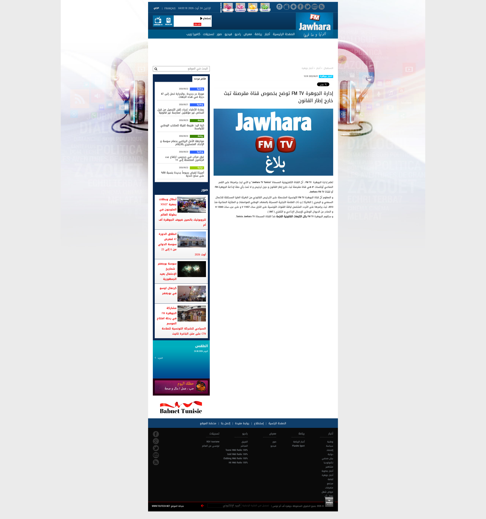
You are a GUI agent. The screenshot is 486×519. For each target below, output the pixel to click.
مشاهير (329, 467)
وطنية (200, 89)
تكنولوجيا (328, 463)
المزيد (160, 358)
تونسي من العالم (210, 446)
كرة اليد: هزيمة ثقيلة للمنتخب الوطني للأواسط (182, 127)
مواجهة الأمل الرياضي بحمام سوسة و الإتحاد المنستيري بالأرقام (182, 143)
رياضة (258, 34)
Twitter (156, 448)
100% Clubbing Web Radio (235, 458)
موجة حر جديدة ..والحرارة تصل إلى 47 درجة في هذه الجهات (182, 95)
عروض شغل (327, 492)
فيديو (228, 34)
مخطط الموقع (208, 423)
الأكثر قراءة (200, 79)
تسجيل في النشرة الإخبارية (255, 505)
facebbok (156, 434)
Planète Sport (298, 446)
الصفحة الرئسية (276, 423)
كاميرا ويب (193, 34)
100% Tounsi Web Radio (237, 450)
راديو (238, 34)
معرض (248, 34)
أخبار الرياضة (299, 442)
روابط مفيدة (242, 423)
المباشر (244, 446)
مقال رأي (328, 496)
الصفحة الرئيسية (284, 34)
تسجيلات (208, 34)
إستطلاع (258, 423)
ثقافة (330, 479)
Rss (156, 462)
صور (219, 34)
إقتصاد (330, 450)
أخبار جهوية (327, 471)
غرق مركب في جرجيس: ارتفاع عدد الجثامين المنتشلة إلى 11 (184, 158)
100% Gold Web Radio (237, 454)
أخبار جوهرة (307, 68)
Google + (156, 441)
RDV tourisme (213, 442)
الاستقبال (328, 68)
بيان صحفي (327, 458)
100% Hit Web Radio (238, 463)
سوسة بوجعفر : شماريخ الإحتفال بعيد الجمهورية (167, 271)
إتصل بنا (225, 423)
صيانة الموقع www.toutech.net (168, 506)
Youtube (156, 455)
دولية (200, 167)
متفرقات (329, 488)
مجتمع (330, 483)
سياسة (329, 446)
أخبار (267, 34)
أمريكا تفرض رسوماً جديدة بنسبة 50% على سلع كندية (182, 174)
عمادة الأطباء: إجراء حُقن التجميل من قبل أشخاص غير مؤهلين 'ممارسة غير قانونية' (180, 111)
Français (169, 8)
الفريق (244, 442)
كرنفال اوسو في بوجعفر (168, 291)
